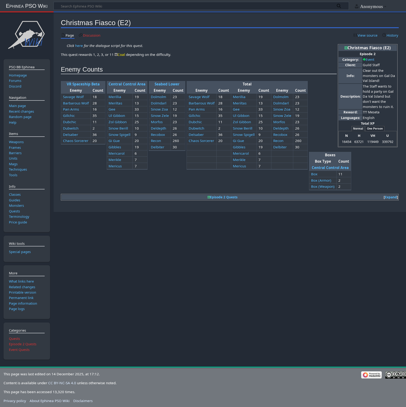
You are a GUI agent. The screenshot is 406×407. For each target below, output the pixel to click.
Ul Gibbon (117, 115)
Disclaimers (83, 400)
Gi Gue (114, 140)
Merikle (115, 159)
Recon (156, 140)
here (79, 45)
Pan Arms (71, 109)
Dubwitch (70, 128)
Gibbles (115, 147)
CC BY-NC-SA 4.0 (62, 382)
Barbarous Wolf (76, 103)
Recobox (158, 134)
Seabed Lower (167, 84)
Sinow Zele (160, 115)
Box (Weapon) (323, 186)
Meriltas (115, 103)
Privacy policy (15, 400)
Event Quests (19, 349)
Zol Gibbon (118, 121)
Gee (112, 109)
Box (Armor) (321, 180)
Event (370, 59)
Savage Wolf (73, 96)
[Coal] (116, 54)
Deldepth (158, 128)
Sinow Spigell (119, 134)
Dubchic (69, 121)
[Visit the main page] (26, 34)
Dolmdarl (158, 103)
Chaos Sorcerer (75, 140)
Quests (14, 338)
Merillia (115, 96)
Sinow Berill (118, 128)
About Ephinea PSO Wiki (50, 400)
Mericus (115, 166)
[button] (391, 197)
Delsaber (70, 134)
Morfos (157, 121)
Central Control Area (127, 84)
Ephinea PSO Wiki (26, 6)
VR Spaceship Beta (83, 84)
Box (314, 174)
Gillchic (69, 115)
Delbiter (157, 147)
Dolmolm (158, 96)
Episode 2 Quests (224, 197)
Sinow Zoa (159, 109)
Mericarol (117, 153)
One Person (375, 128)
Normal (358, 128)
